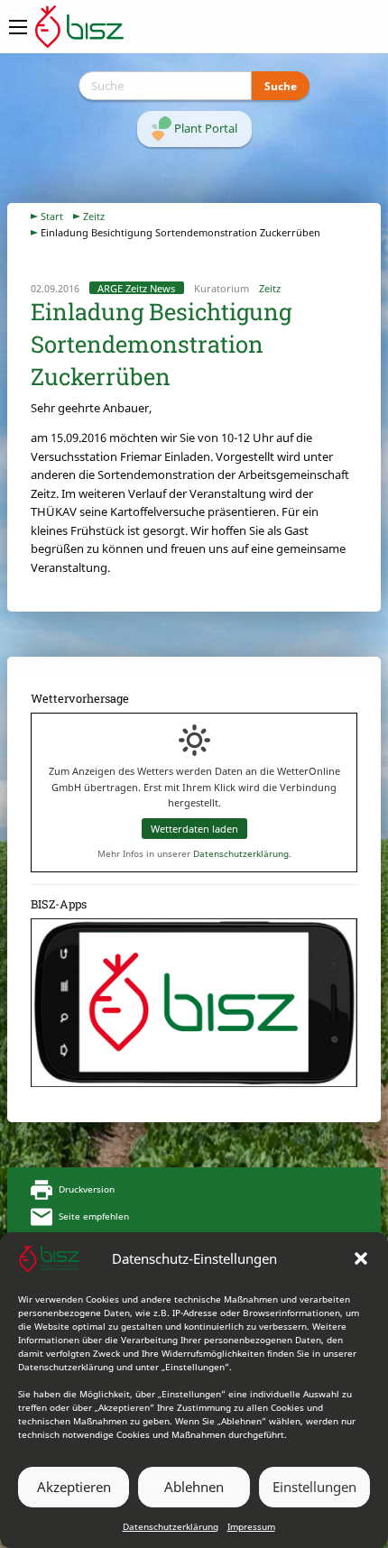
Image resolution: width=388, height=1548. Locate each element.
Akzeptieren (74, 1487)
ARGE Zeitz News (136, 288)
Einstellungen (314, 1487)
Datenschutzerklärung (170, 1526)
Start (52, 216)
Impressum (251, 1526)
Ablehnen (194, 1487)
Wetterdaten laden (194, 828)
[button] (361, 1258)
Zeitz (94, 216)
